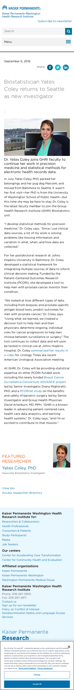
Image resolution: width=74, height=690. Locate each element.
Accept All (37, 684)
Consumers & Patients (16, 531)
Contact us (9, 601)
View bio (8, 488)
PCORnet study (31, 391)
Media (6, 540)
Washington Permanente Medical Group (28, 580)
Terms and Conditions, (27, 668)
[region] (37, 665)
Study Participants (14, 535)
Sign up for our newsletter (19, 605)
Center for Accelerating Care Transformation (31, 555)
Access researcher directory (22, 492)
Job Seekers (10, 544)
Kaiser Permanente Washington (23, 575)
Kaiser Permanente (14, 571)
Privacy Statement (45, 668)
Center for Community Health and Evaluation (32, 560)
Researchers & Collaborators (20, 521)
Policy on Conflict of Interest (20, 609)
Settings (37, 675)
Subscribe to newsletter (55, 21)
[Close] (69, 646)
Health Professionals (15, 526)
